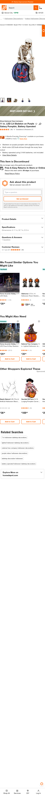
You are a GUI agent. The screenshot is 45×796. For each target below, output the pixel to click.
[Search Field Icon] (36, 7)
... (1, 19)
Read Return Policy (12, 173)
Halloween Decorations (13, 18)
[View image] (2, 100)
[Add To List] (36, 124)
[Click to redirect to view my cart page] (40, 7)
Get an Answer (22, 199)
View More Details (9, 155)
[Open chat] (43, 31)
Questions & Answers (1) (24, 129)
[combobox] (20, 7)
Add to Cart (10, 359)
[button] (22, 219)
